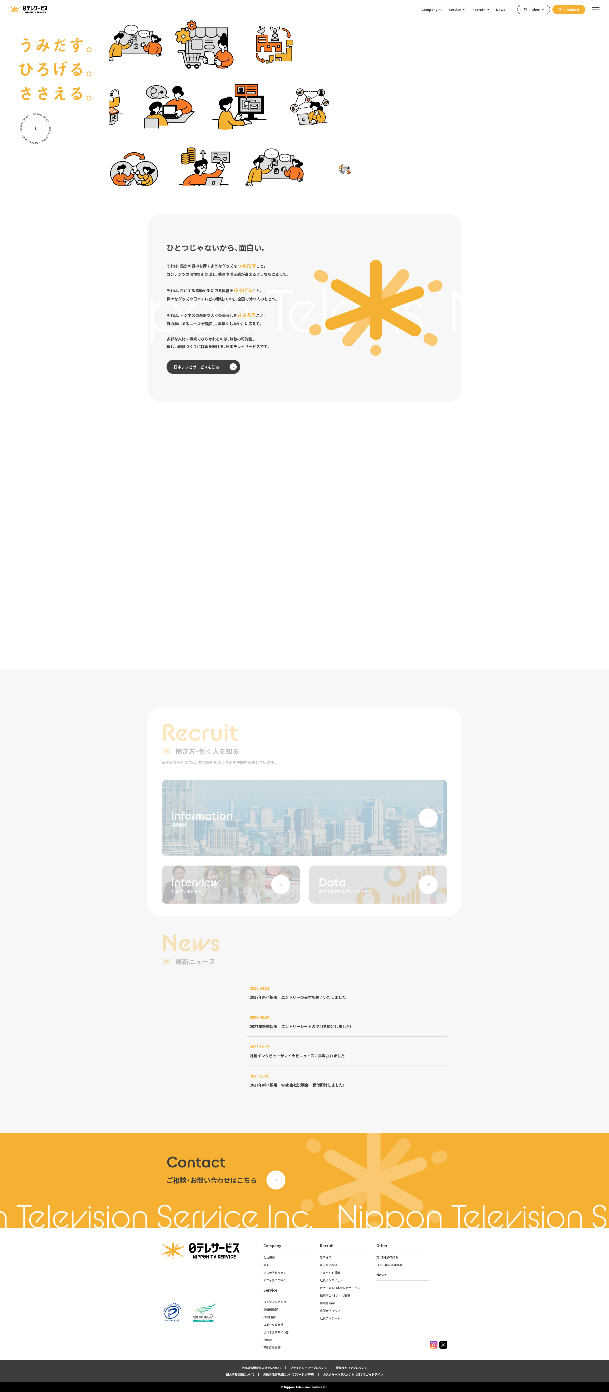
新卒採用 (325, 1257)
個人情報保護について (240, 1374)
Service (270, 1290)
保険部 (267, 1340)
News (381, 1275)
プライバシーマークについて (308, 1368)
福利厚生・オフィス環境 (335, 1295)
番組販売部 (270, 1309)
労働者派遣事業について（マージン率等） (288, 1374)
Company (272, 1245)
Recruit (327, 1245)
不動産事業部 (271, 1347)
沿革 (266, 1265)
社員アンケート (330, 1318)
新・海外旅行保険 (387, 1257)
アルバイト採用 (330, 1272)
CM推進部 (269, 1317)
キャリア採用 (328, 1265)
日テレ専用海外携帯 (389, 1265)
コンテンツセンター (276, 1302)
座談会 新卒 (327, 1303)
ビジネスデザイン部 (276, 1332)
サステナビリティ (274, 1272)
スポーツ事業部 (273, 1325)
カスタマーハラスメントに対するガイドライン (353, 1374)
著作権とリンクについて (351, 1368)
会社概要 (269, 1257)
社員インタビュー (331, 1280)
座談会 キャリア (330, 1310)
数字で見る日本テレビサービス (340, 1288)
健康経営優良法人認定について (262, 1368)
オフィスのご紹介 (274, 1280)
